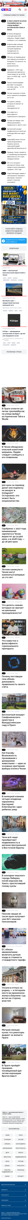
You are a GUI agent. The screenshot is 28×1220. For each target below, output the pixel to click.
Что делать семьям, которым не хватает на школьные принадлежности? (13, 609)
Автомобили (7, 1148)
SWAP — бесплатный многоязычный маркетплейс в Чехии (14, 273)
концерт (21, 1176)
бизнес (7, 1165)
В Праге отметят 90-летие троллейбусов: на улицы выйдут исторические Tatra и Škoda (17, 25)
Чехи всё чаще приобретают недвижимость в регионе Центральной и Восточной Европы (14, 842)
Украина (7, 1144)
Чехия (7, 1135)
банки (7, 1176)
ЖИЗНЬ (16, 443)
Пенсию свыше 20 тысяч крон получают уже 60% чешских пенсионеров (13, 918)
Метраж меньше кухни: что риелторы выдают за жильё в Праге (13, 1034)
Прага (21, 1135)
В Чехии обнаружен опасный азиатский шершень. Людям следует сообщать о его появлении (13, 452)
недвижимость (20, 1157)
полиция (7, 1139)
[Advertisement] (14, 371)
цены (7, 1161)
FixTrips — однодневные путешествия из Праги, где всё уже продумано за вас (14, 333)
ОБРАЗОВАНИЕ (18, 602)
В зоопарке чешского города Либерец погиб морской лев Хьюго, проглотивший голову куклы (13, 880)
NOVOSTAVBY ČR (5, 1195)
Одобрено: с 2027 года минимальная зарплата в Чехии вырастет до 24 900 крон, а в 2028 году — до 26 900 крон (16, 74)
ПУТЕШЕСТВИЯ (18, 946)
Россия (20, 1139)
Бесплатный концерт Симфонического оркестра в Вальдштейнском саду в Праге (13, 719)
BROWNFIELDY (4, 1189)
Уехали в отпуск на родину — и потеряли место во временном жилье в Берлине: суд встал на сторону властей (13, 994)
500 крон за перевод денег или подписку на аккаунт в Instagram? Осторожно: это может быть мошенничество (16, 61)
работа (20, 1152)
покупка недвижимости (7, 1171)
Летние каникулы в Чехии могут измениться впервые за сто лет (16, 95)
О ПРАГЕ (17, 405)
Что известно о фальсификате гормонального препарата (16, 114)
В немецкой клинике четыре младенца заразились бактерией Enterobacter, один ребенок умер (13, 803)
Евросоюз (7, 1157)
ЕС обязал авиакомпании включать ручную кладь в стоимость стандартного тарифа (14, 954)
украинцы (20, 1170)
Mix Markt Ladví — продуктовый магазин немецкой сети (11, 303)
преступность (21, 1148)
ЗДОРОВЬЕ (17, 637)
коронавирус (20, 1144)
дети (7, 1152)
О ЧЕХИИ (17, 566)
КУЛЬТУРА (17, 711)
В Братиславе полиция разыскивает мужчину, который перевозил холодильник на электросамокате (15, 48)
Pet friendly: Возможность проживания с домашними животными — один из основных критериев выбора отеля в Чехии (14, 761)
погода (20, 1161)
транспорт (20, 1165)
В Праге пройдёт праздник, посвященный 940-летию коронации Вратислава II (12, 1070)
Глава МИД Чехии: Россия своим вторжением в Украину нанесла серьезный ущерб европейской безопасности (16, 144)
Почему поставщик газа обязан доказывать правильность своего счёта (16, 123)
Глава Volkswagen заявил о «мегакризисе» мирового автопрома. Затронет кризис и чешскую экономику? (16, 177)
